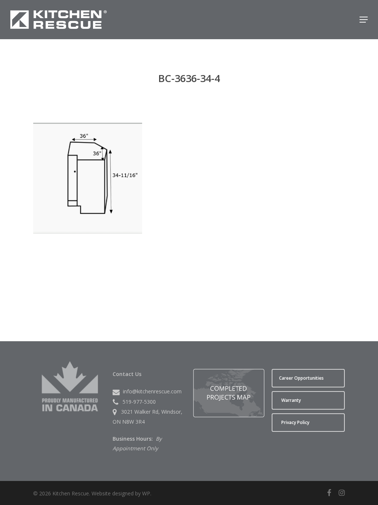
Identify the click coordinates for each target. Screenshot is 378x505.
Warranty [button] (291, 400)
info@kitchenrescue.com (152, 391)
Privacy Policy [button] (295, 422)
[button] (364, 19)
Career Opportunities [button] (301, 378)
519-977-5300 (139, 401)
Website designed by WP (121, 493)
